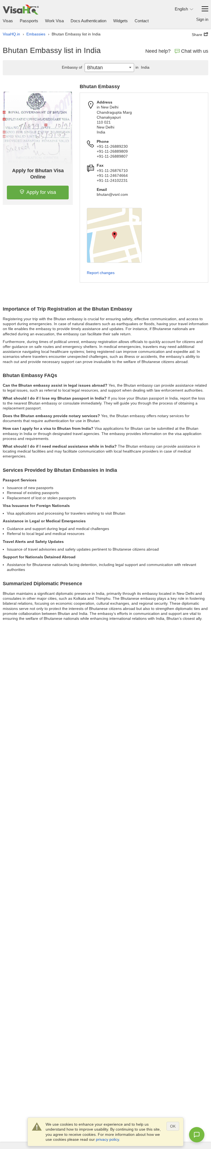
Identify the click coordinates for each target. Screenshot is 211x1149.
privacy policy (107, 1139)
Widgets (120, 20)
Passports (29, 20)
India (142, 67)
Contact (142, 20)
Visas (8, 20)
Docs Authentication (88, 20)
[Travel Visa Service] (21, 9)
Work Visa (54, 20)
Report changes (101, 272)
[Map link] (114, 235)
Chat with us (194, 51)
